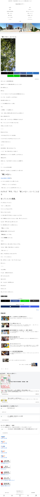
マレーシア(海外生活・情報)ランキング (8, 480)
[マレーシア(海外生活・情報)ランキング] (6, 478)
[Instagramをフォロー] (29, 306)
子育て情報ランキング (5, 463)
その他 (3, 296)
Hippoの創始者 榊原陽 (5, 178)
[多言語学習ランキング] (6, 472)
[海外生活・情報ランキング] (6, 483)
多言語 (6, 296)
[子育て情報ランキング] (6, 461)
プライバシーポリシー (20, 492)
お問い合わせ (7, 492)
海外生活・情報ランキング (5, 485)
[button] (26, 76)
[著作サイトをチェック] (10, 306)
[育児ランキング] (6, 466)
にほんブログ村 (4, 438)
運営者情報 (33, 492)
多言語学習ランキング (5, 474)
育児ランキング (3, 468)
